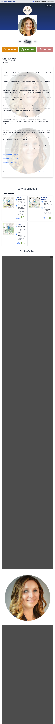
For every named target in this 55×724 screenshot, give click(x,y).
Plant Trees (24, 217)
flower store (42, 172)
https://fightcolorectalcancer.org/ (11, 154)
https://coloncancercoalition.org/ (11, 162)
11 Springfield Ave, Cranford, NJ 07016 (47, 213)
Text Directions (18, 217)
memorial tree (20, 172)
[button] (9, 200)
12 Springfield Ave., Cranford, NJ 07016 (22, 213)
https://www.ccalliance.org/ (10, 158)
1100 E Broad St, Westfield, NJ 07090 (22, 238)
